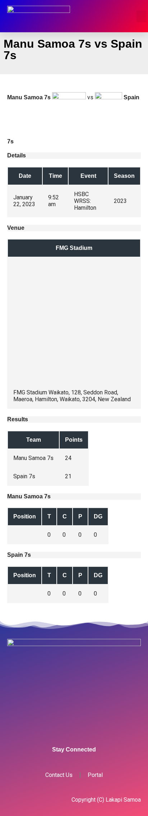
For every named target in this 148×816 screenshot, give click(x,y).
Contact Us (59, 775)
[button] (142, 16)
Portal (95, 775)
